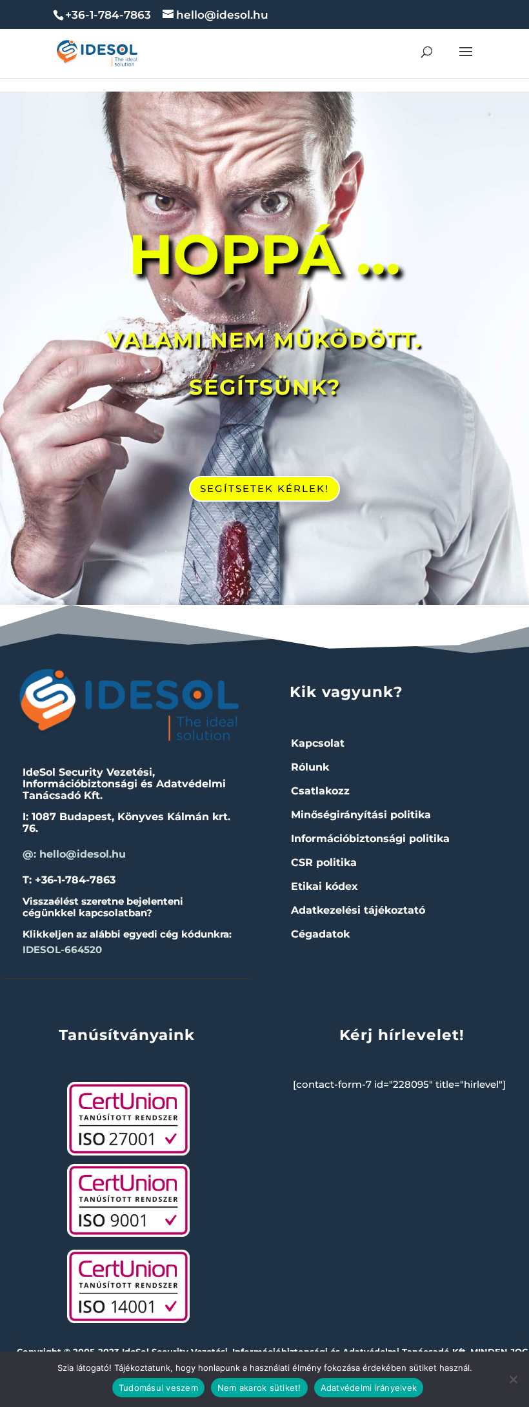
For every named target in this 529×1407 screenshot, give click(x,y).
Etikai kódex (324, 886)
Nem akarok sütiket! (259, 1387)
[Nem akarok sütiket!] (512, 1379)
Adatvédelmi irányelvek (369, 1387)
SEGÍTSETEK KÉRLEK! (264, 488)
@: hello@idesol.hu (74, 854)
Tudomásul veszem (158, 1387)
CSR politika (324, 862)
